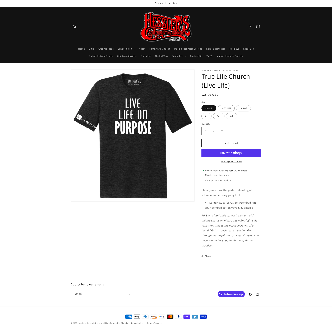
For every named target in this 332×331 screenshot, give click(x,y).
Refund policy (137, 323)
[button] (75, 27)
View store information (218, 180)
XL (206, 116)
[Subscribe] (129, 294)
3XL (231, 116)
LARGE (243, 108)
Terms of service (154, 323)
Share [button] (208, 256)
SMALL (209, 108)
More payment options (231, 161)
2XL (219, 116)
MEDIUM (226, 108)
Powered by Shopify (119, 323)
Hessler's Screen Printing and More (94, 323)
